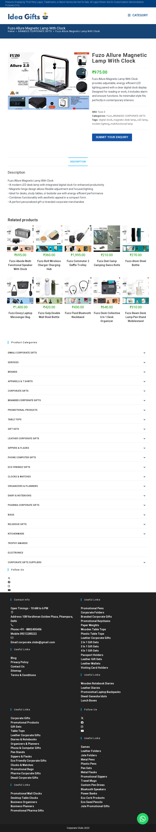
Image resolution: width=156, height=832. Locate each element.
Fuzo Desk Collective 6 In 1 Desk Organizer (107, 317)
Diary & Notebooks (19, 495)
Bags (11, 514)
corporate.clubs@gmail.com (36, 642)
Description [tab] (78, 161)
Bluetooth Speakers (93, 789)
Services (13, 362)
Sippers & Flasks (18, 448)
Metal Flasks (89, 772)
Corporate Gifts (18, 391)
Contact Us (18, 666)
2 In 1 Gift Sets (90, 642)
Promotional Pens (92, 608)
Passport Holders (92, 654)
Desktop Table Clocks (24, 797)
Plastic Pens (88, 763)
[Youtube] (9, 590)
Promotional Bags (22, 769)
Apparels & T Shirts (20, 381)
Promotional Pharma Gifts (27, 810)
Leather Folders (91, 750)
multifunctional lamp (122, 123)
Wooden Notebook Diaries (97, 683)
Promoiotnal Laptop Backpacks (101, 691)
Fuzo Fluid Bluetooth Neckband (78, 315)
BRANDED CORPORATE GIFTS (129, 115)
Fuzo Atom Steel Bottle (135, 263)
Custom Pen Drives (93, 784)
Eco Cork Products (93, 797)
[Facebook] (9, 582)
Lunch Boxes (89, 700)
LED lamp (142, 119)
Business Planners (22, 806)
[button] (84, 57)
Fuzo (109, 115)
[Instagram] (9, 586)
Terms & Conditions (23, 675)
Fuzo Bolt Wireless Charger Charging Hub (49, 265)
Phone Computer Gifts (22, 457)
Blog (14, 658)
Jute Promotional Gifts (95, 806)
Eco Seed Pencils (92, 802)
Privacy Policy (19, 662)
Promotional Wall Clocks (26, 793)
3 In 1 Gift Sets (90, 646)
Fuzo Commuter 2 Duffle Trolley (78, 263)
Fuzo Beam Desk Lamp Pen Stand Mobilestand (135, 317)
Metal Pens (88, 759)
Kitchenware (16, 533)
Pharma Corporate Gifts (23, 505)
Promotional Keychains (95, 621)
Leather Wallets (90, 663)
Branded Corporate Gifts (96, 616)
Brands (12, 372)
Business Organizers (24, 802)
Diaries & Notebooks (24, 739)
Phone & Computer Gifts (26, 747)
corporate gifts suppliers (24, 562)
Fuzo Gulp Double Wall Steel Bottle (49, 315)
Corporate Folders (92, 612)
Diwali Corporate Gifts (22, 352)
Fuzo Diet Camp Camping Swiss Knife (107, 263)
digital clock (105, 119)
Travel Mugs (89, 780)
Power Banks (89, 793)
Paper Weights (90, 625)
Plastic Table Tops (92, 633)
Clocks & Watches (19, 476)
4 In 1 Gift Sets (90, 650)
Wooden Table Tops (93, 629)
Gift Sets (13, 429)
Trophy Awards (18, 543)
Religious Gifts (17, 524)
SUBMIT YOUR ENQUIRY (112, 137)
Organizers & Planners (23, 486)
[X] (9, 578)
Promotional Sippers (94, 776)
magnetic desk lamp (125, 119)
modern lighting (100, 123)
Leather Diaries (90, 687)
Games (85, 746)
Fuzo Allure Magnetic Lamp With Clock (77, 31)
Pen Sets (86, 768)
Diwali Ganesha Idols (94, 696)
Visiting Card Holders (94, 667)
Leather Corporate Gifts (23, 438)
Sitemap (16, 670)
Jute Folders (89, 755)
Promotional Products (22, 410)
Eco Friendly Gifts (19, 467)
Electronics (15, 552)
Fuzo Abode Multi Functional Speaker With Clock (20, 265)
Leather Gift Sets (91, 659)
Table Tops (14, 419)
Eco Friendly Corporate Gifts (28, 760)
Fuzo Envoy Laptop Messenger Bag (20, 315)
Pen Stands (18, 752)
